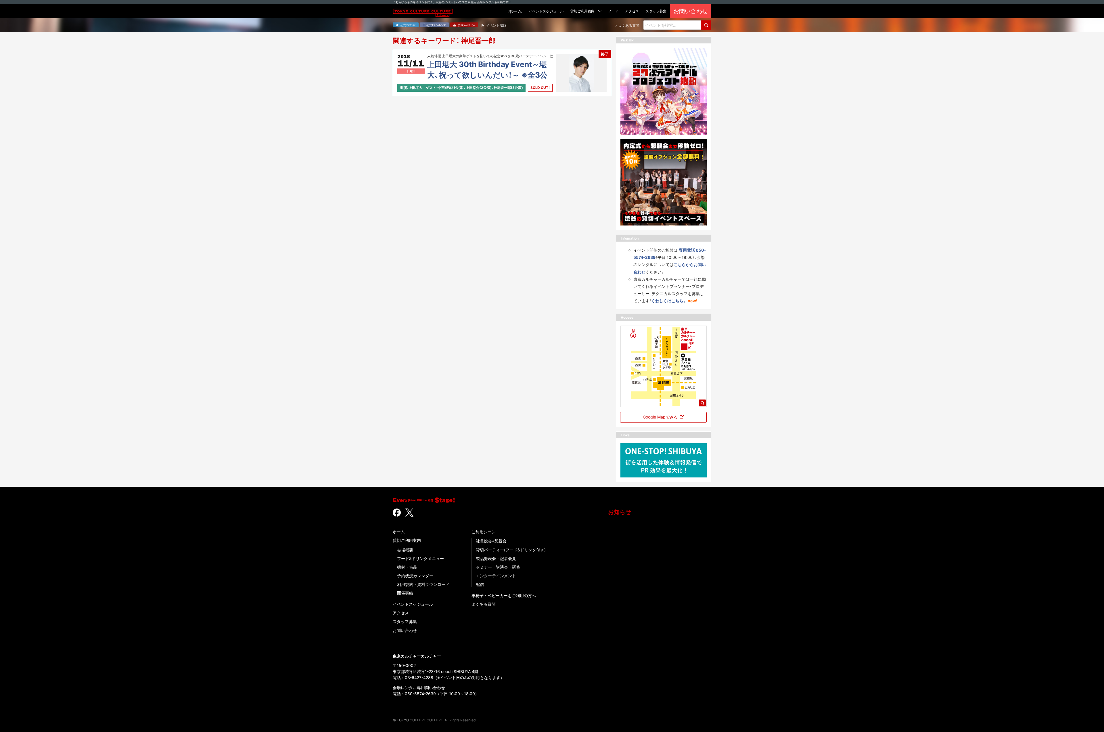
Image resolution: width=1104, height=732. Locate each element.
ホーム (399, 531)
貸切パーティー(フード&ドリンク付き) (511, 549)
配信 (480, 584)
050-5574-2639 (420, 693)
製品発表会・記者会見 (496, 558)
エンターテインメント (496, 575)
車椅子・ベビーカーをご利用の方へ (503, 595)
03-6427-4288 (419, 677)
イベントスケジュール (413, 604)
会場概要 (405, 549)
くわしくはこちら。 (669, 300)
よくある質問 (483, 604)
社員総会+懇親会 (491, 540)
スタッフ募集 (405, 621)
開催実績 (405, 592)
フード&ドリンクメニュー (420, 558)
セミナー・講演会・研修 (498, 567)
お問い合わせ (405, 630)
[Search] (706, 25)
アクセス (401, 612)
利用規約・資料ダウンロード (423, 584)
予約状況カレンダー (415, 575)
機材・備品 (407, 567)
